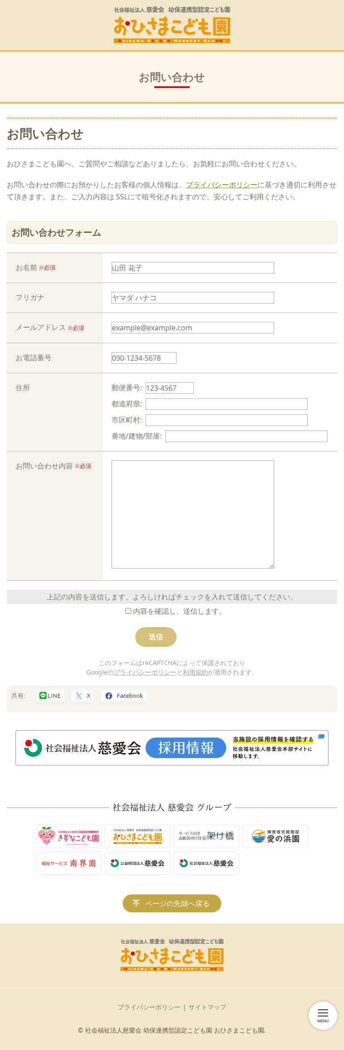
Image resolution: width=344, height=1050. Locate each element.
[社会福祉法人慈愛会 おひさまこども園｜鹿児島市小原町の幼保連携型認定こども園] (172, 25)
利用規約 (195, 672)
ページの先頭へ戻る (177, 903)
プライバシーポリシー (222, 185)
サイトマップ (207, 1007)
